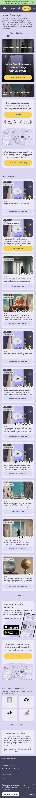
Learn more (6, 790)
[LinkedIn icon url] (3, 768)
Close (32, 794)
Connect (24, 3)
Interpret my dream (18, 77)
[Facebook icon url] (6, 768)
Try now (26, 8)
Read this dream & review (18, 211)
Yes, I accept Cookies (10, 794)
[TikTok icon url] (18, 768)
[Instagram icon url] (14, 768)
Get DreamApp (18, 249)
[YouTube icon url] (10, 768)
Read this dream (18, 286)
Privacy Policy (6, 774)
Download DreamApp (18, 163)
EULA (3, 778)
